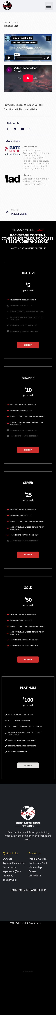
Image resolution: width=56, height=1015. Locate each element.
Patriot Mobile (30, 146)
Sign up (28, 345)
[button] (49, 6)
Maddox (27, 175)
